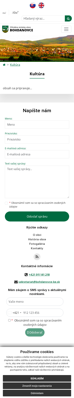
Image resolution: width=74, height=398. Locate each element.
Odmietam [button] (37, 393)
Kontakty (37, 248)
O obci (37, 234)
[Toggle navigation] (66, 29)
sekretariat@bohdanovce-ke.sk (39, 281)
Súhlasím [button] (37, 378)
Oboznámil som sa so (37, 204)
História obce (37, 239)
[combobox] (14, 313)
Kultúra (15, 65)
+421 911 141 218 (39, 274)
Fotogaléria (37, 243)
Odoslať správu (37, 216)
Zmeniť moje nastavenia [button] (37, 385)
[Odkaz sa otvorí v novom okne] (37, 256)
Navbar (9, 29)
